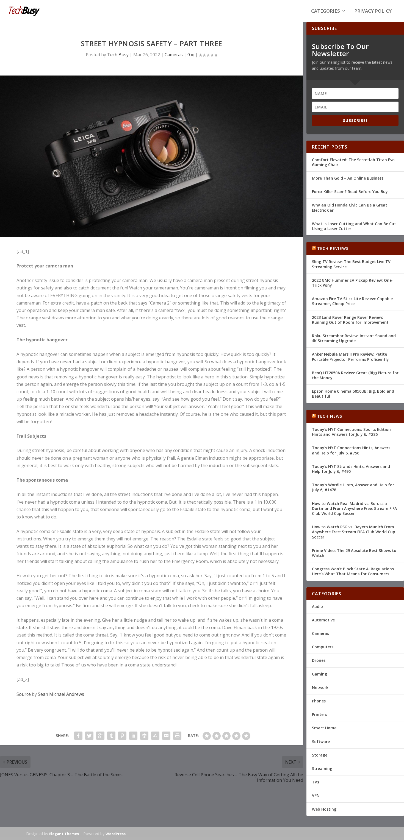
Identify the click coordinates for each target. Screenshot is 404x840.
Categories (325, 11)
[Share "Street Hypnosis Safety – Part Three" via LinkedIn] (133, 735)
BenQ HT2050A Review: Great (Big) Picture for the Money (355, 375)
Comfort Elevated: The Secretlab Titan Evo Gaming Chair (353, 162)
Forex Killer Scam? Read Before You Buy (350, 191)
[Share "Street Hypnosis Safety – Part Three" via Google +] (100, 735)
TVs (315, 782)
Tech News (329, 416)
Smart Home (324, 727)
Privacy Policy (373, 11)
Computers (322, 646)
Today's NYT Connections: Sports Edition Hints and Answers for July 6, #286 (351, 432)
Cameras (174, 55)
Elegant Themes (64, 833)
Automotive (323, 620)
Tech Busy (118, 55)
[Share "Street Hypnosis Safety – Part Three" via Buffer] (144, 735)
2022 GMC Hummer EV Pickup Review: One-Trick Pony (352, 283)
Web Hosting (324, 809)
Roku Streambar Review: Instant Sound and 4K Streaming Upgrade (354, 338)
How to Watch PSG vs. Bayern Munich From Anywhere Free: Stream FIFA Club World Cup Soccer (353, 531)
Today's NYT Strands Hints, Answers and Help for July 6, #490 (351, 469)
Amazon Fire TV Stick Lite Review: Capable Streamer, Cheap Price (352, 301)
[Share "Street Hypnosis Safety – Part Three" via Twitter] (89, 735)
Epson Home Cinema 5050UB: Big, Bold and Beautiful (353, 394)
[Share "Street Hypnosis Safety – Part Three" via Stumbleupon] (155, 735)
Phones (319, 701)
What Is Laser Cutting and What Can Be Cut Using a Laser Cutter (354, 226)
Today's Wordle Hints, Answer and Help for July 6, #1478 (353, 487)
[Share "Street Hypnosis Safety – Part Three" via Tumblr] (111, 735)
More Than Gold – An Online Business (347, 178)
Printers (319, 714)
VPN (316, 795)
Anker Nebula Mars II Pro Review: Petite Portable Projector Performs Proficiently (350, 356)
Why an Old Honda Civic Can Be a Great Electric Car (349, 207)
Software (321, 741)
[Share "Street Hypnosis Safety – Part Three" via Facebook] (78, 735)
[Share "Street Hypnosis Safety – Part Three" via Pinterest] (122, 735)
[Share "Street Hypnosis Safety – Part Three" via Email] (166, 735)
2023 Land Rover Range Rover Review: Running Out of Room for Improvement (350, 320)
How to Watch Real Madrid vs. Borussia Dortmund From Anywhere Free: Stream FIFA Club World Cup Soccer (354, 508)
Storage (319, 755)
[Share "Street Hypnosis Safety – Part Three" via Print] (177, 735)
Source (23, 694)
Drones (318, 660)
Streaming (322, 768)
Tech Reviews (332, 248)
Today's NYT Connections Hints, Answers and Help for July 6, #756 (351, 450)
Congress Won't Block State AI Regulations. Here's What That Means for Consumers (353, 571)
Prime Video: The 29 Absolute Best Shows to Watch (354, 553)
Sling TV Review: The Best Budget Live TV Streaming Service (351, 264)
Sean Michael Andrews (61, 694)
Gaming (319, 674)
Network (320, 687)
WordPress (116, 833)
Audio (317, 606)
